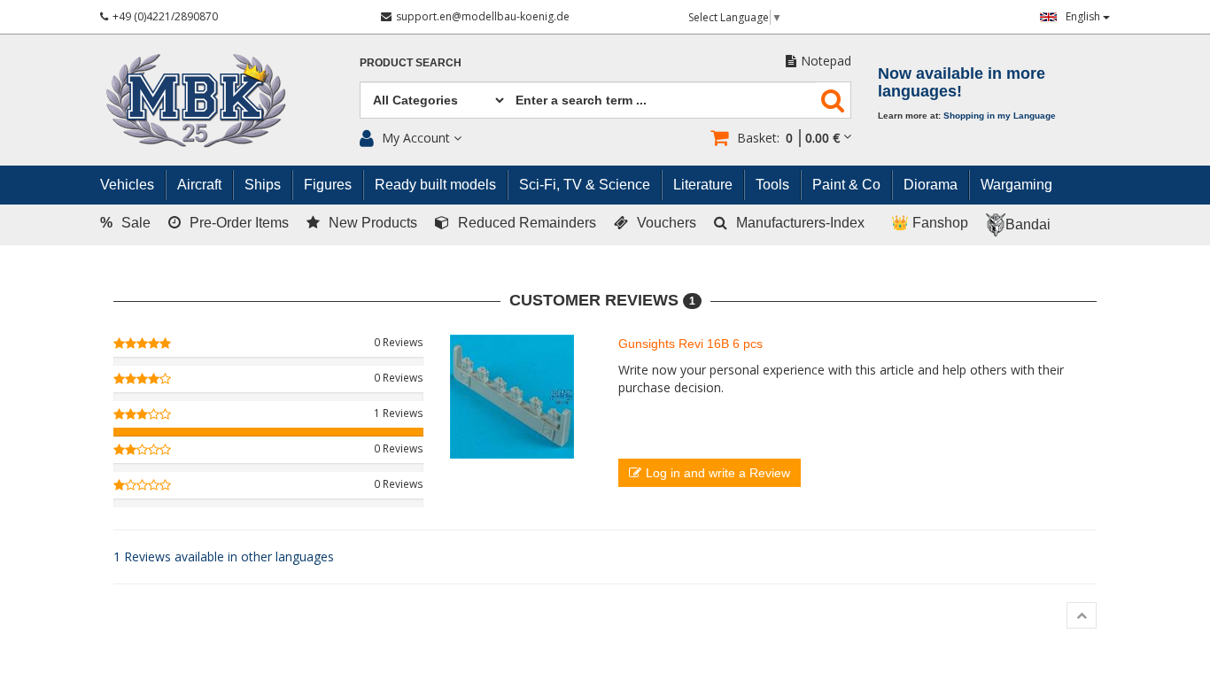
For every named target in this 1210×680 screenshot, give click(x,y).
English (1084, 16)
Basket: (788, 137)
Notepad (826, 60)
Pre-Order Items (239, 222)
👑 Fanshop (929, 222)
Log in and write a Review (718, 473)
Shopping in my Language (999, 115)
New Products (373, 222)
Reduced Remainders (527, 222)
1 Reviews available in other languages (223, 556)
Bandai (1028, 224)
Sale (125, 222)
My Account (416, 137)
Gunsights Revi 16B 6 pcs (690, 343)
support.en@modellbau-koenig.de (483, 16)
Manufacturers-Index (800, 222)
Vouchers (666, 222)
